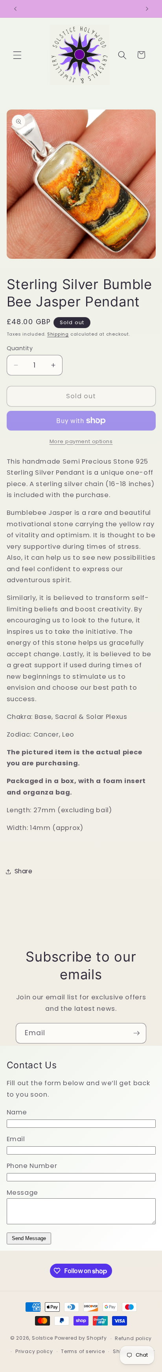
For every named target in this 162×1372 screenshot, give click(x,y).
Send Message (29, 1238)
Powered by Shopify (81, 1338)
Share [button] (24, 871)
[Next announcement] (147, 8)
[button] (17, 54)
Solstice (42, 1338)
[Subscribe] (136, 1033)
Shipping (58, 334)
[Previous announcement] (15, 8)
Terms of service (83, 1351)
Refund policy (133, 1338)
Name (17, 1112)
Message (23, 1192)
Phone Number (32, 1165)
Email (16, 1139)
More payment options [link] (81, 441)
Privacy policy (34, 1351)
